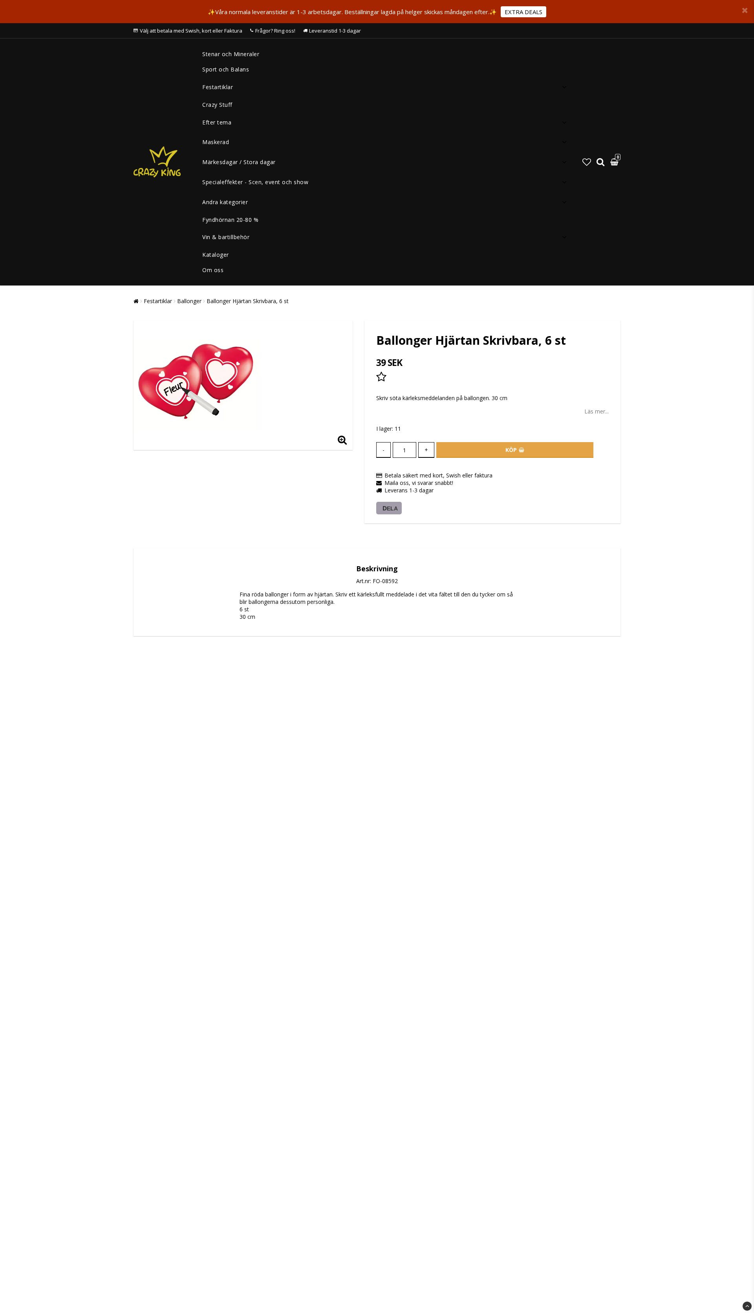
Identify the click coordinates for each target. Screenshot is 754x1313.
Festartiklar (217, 87)
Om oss (212, 270)
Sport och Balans (225, 69)
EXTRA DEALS (523, 12)
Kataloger (215, 254)
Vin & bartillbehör (225, 237)
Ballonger (189, 301)
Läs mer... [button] (596, 411)
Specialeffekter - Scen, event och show (255, 182)
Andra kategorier (225, 202)
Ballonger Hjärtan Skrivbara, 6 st (248, 301)
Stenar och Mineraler (230, 54)
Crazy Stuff (217, 104)
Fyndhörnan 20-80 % (230, 219)
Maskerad (215, 142)
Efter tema (216, 122)
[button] (586, 162)
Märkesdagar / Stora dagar (239, 162)
